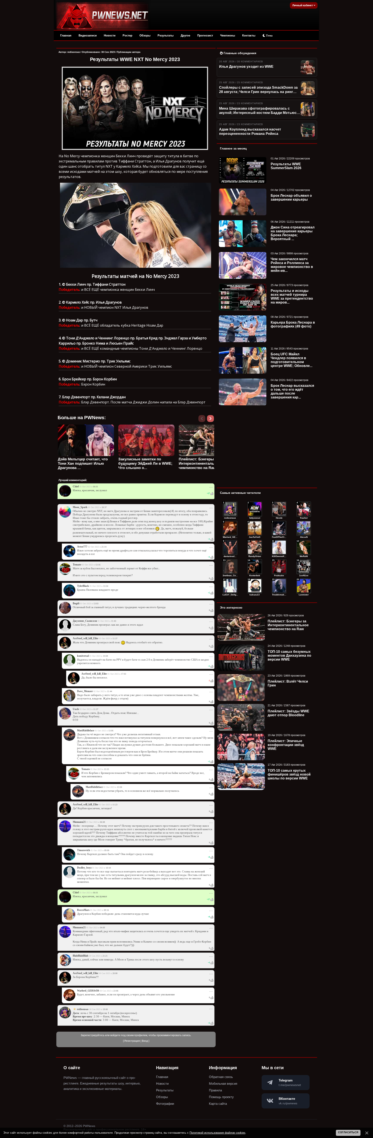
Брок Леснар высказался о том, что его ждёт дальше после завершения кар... (292, 391)
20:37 (104, 507)
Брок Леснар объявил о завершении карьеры (291, 197)
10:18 (108, 868)
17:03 (123, 674)
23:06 (115, 991)
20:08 (114, 973)
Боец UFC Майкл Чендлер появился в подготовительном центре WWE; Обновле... (291, 360)
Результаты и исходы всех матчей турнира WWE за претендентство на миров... (292, 296)
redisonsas (73, 52)
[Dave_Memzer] (69, 700)
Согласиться (348, 1132)
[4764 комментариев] (254, 585)
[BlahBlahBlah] (65, 965)
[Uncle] (65, 718)
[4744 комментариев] (279, 585)
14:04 (105, 656)
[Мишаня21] (65, 831)
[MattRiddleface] (69, 739)
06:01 (95, 486)
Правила (215, 1090)
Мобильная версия (223, 1083)
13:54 (105, 586)
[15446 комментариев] (230, 509)
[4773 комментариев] (230, 585)
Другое (185, 35)
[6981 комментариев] (254, 547)
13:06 (110, 730)
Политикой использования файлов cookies (217, 1132)
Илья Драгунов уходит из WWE (246, 66)
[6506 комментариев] (303, 547)
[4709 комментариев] (303, 585)
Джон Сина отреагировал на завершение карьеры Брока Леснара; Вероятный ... (293, 233)
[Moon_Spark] (65, 516)
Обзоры (144, 35)
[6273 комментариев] (230, 566)
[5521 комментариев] (279, 566)
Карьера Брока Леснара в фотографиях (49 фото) (293, 324)
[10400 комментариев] (254, 509)
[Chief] (65, 495)
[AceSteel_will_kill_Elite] (65, 647)
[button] (211, 420)
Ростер (127, 35)
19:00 (105, 1009)
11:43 (113, 621)
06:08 (102, 822)
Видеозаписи (88, 35)
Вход (145, 1040)
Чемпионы (227, 35)
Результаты (166, 35)
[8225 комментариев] (279, 528)
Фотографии (165, 1103)
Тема (269, 35)
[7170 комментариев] (303, 528)
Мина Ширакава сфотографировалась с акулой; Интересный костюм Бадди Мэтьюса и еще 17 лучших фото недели (259, 111)
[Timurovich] (69, 859)
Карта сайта (218, 1103)
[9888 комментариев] (230, 528)
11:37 (114, 638)
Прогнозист (205, 35)
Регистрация (132, 1040)
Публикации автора (128, 52)
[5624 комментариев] (254, 566)
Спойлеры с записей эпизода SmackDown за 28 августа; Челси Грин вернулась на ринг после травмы (258, 90)
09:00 (106, 850)
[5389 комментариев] (303, 566)
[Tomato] (65, 574)
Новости (109, 35)
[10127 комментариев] (279, 509)
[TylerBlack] (69, 595)
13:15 (106, 769)
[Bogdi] (65, 612)
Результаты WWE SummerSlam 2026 (286, 166)
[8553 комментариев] (254, 528)
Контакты (248, 35)
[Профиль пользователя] (65, 630)
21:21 (105, 956)
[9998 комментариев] (303, 509)
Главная (65, 35)
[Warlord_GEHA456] (69, 1000)
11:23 (114, 804)
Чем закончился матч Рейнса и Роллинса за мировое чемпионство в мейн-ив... (292, 264)
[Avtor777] (69, 556)
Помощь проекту (221, 1097)
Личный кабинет (303, 5)
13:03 (95, 603)
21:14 (103, 547)
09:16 (106, 910)
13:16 (97, 564)
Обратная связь (221, 1077)
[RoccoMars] (69, 919)
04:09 (102, 927)
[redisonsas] (65, 1017)
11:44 (109, 691)
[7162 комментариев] (230, 547)
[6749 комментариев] (279, 547)
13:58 (119, 787)
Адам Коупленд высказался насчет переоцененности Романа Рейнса (250, 131)
